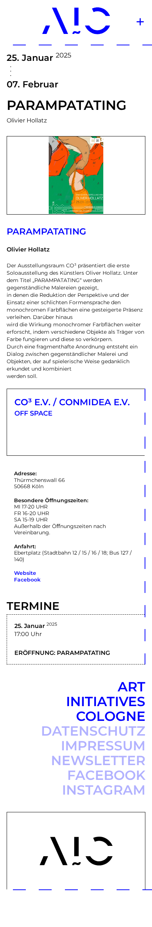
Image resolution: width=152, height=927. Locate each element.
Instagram (103, 790)
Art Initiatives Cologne (105, 701)
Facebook (27, 579)
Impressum (103, 745)
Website (25, 573)
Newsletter (98, 760)
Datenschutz (93, 731)
